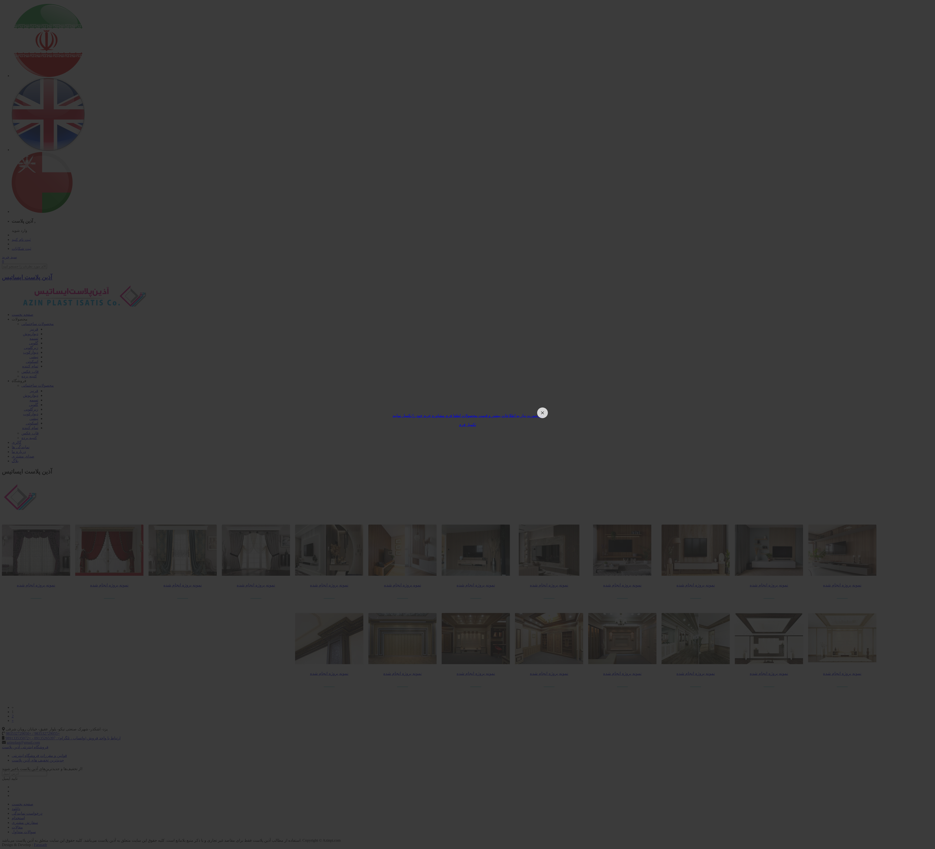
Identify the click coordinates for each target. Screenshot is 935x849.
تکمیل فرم (467, 425)
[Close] (542, 412)
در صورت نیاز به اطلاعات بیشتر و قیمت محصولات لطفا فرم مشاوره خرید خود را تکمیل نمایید (467, 416)
